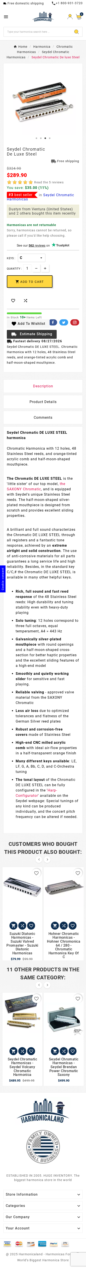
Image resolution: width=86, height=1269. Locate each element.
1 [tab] (36, 138)
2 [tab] (41, 138)
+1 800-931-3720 (67, 3)
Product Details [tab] (43, 402)
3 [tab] (45, 138)
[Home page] (43, 1110)
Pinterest (74, 322)
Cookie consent (2, 579)
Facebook (52, 322)
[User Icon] (70, 16)
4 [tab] (49, 138)
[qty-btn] (45, 268)
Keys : (11, 258)
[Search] (76, 31)
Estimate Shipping (31, 334)
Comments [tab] (43, 417)
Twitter (63, 322)
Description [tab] (43, 386)
